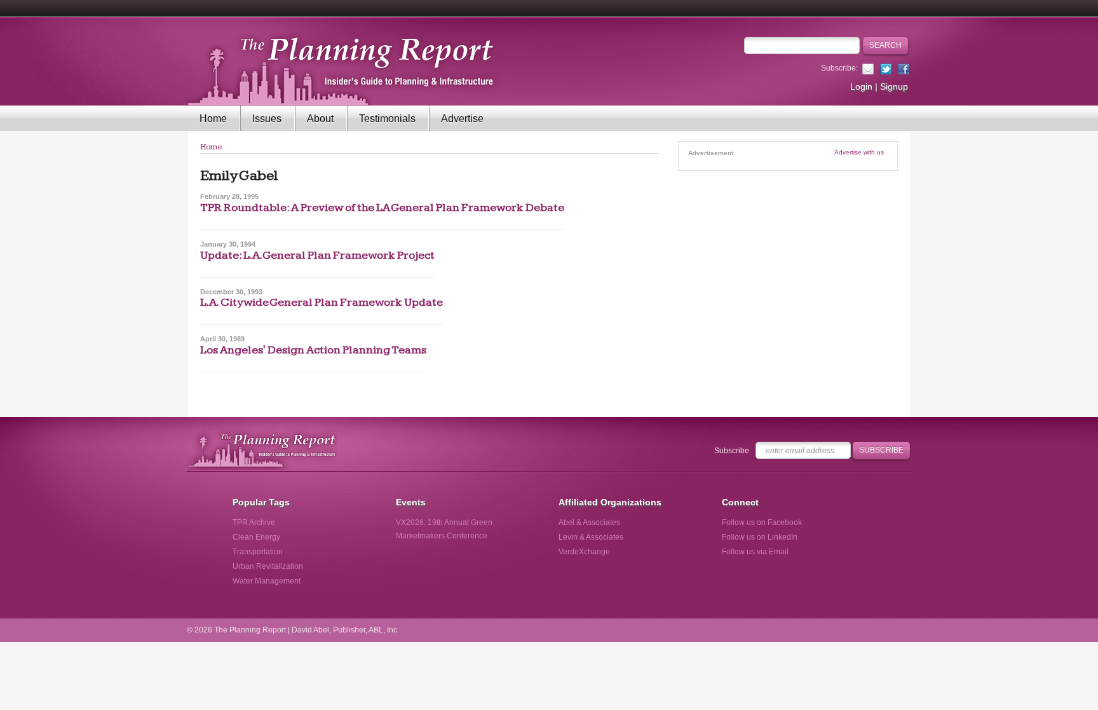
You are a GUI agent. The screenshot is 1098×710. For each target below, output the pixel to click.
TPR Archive (254, 522)
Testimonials (387, 118)
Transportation (258, 551)
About (320, 118)
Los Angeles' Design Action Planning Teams (313, 350)
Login (861, 86)
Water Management (267, 581)
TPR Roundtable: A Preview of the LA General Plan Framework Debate (382, 207)
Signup (894, 86)
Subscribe (731, 450)
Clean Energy (256, 537)
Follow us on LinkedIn (759, 537)
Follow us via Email (755, 551)
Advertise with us (859, 152)
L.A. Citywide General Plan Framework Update (321, 302)
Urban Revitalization (268, 566)
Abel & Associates (589, 522)
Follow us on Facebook (762, 522)
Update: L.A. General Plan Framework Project (317, 255)
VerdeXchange (584, 551)
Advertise (462, 118)
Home (213, 118)
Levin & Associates (591, 537)
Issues (266, 118)
